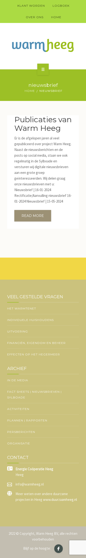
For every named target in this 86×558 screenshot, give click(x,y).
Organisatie (18, 443)
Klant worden (31, 5)
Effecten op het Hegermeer (33, 354)
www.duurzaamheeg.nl (60, 499)
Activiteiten (18, 409)
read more (33, 216)
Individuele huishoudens (30, 320)
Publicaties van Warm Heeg (43, 124)
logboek (61, 5)
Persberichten (21, 432)
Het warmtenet (21, 308)
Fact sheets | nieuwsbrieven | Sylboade (34, 394)
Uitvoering (17, 331)
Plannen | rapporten (27, 420)
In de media (17, 380)
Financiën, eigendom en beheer (36, 343)
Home (56, 17)
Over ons (34, 17)
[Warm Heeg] (43, 45)
